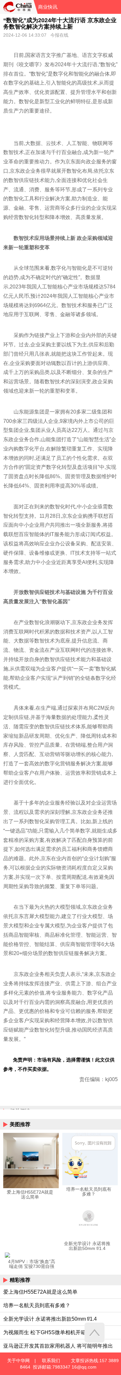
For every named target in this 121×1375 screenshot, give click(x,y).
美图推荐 (20, 1124)
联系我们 (51, 1360)
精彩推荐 (20, 1280)
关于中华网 (18, 1360)
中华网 (17, 7)
